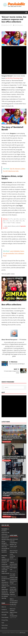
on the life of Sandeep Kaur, (14, 78)
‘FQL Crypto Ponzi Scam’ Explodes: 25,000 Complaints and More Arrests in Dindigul (14, 493)
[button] (26, 12)
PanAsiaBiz (4, 529)
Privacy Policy (5, 620)
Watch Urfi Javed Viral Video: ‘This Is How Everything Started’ (14, 457)
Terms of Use (5, 625)
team (7, 537)
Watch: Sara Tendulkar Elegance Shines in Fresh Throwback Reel (13, 612)
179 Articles (22, 339)
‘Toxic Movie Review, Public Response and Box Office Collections (14, 513)
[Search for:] (14, 387)
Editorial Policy (5, 612)
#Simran (5, 219)
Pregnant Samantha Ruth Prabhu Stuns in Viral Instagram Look (13, 476)
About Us (4, 607)
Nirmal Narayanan (18, 25)
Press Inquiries (5, 617)
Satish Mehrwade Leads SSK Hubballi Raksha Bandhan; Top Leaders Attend (12, 437)
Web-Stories (4, 628)
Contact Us (4, 609)
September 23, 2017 (7, 25)
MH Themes (22, 632)
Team (3, 622)
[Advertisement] (14, 60)
